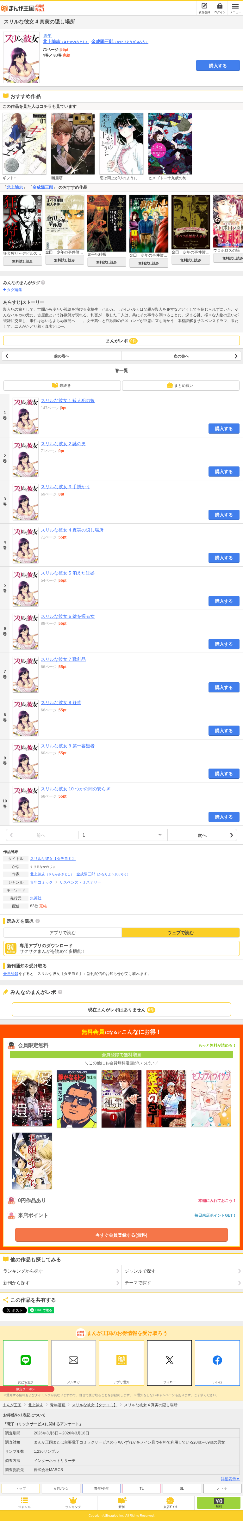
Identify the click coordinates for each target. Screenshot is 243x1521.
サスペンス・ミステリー (80, 882)
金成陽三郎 (119, 41)
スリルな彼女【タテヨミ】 (53, 858)
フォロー (169, 1382)
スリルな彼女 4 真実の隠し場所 (72, 529)
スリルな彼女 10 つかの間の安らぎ (75, 788)
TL (142, 1488)
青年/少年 (101, 1488)
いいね (217, 1382)
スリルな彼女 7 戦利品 (63, 659)
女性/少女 (60, 1488)
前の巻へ (61, 356)
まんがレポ (121, 340)
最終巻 (65, 385)
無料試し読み (22, 261)
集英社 (35, 898)
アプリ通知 (121, 1382)
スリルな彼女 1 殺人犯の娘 (68, 400)
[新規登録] (204, 6)
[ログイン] (220, 6)
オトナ (222, 1488)
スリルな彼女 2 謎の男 (63, 443)
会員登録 (10, 973)
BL (182, 1488)
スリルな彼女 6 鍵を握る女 (68, 616)
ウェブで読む (180, 932)
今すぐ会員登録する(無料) (121, 1235)
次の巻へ (181, 356)
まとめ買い (183, 385)
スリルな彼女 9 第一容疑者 (68, 745)
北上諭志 (66, 41)
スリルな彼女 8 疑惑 (61, 702)
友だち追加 (25, 1382)
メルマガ (73, 1382)
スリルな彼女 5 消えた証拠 (68, 572)
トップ (21, 1488)
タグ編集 (14, 290)
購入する (218, 65)
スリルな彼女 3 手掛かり (65, 486)
